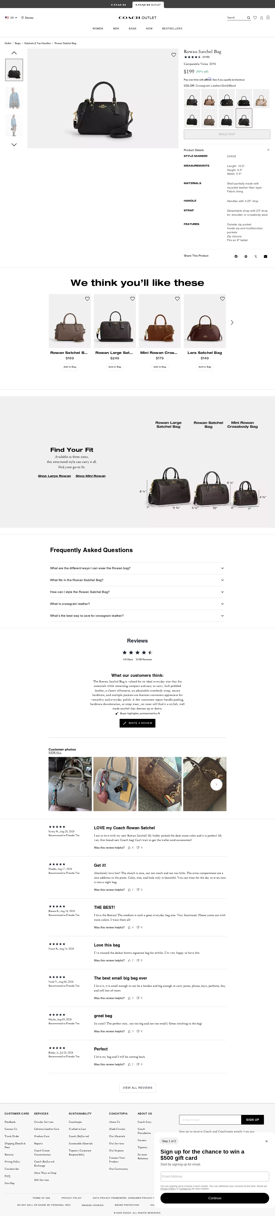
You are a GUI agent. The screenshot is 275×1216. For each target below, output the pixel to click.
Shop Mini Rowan (90, 476)
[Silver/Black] (226, 118)
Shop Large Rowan (54, 476)
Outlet (8, 43)
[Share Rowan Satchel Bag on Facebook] (236, 256)
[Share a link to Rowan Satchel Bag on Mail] (265, 256)
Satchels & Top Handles (37, 43)
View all (55, 752)
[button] (14, 70)
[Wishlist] (255, 17)
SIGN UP (252, 1119)
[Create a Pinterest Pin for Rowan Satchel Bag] (245, 256)
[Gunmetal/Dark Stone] (209, 118)
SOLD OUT (227, 134)
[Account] (261, 17)
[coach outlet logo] (137, 18)
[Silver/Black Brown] (226, 98)
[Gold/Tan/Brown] (209, 98)
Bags (18, 43)
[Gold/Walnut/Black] (192, 98)
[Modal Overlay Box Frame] (214, 1170)
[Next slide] (235, 323)
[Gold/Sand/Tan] (261, 98)
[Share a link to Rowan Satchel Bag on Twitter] (255, 256)
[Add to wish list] (174, 55)
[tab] (118, 5)
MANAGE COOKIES (93, 1205)
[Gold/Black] (244, 98)
